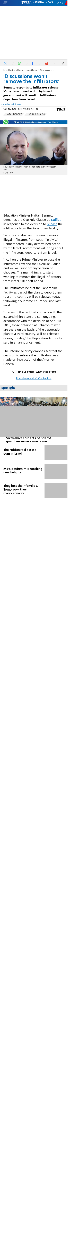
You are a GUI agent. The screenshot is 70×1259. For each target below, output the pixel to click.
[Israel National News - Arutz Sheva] (37, 3)
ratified (56, 220)
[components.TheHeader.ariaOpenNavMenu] (11, 3)
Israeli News (32, 70)
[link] (33, 420)
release (52, 224)
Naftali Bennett (13, 114)
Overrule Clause (36, 114)
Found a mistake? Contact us (33, 378)
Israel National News (13, 70)
